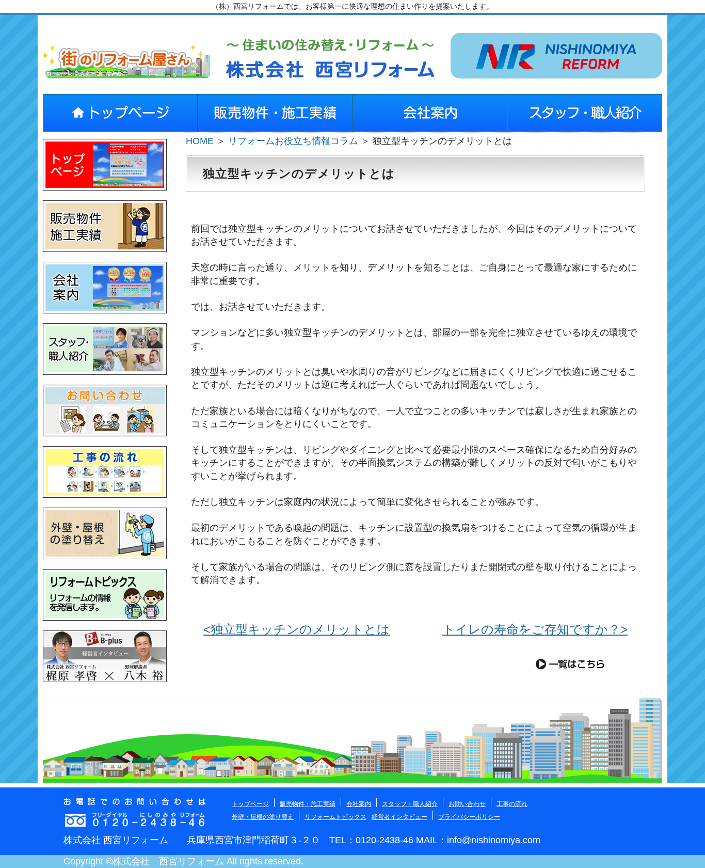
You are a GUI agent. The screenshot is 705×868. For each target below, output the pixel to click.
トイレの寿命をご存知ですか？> (535, 629)
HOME (200, 141)
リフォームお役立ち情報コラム (293, 141)
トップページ (250, 804)
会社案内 (358, 804)
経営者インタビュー (399, 816)
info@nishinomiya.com (493, 840)
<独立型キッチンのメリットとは (296, 629)
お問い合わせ (467, 804)
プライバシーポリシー (469, 816)
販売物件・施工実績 (307, 804)
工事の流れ (511, 804)
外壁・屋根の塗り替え (263, 816)
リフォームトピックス (335, 816)
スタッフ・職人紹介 (410, 804)
